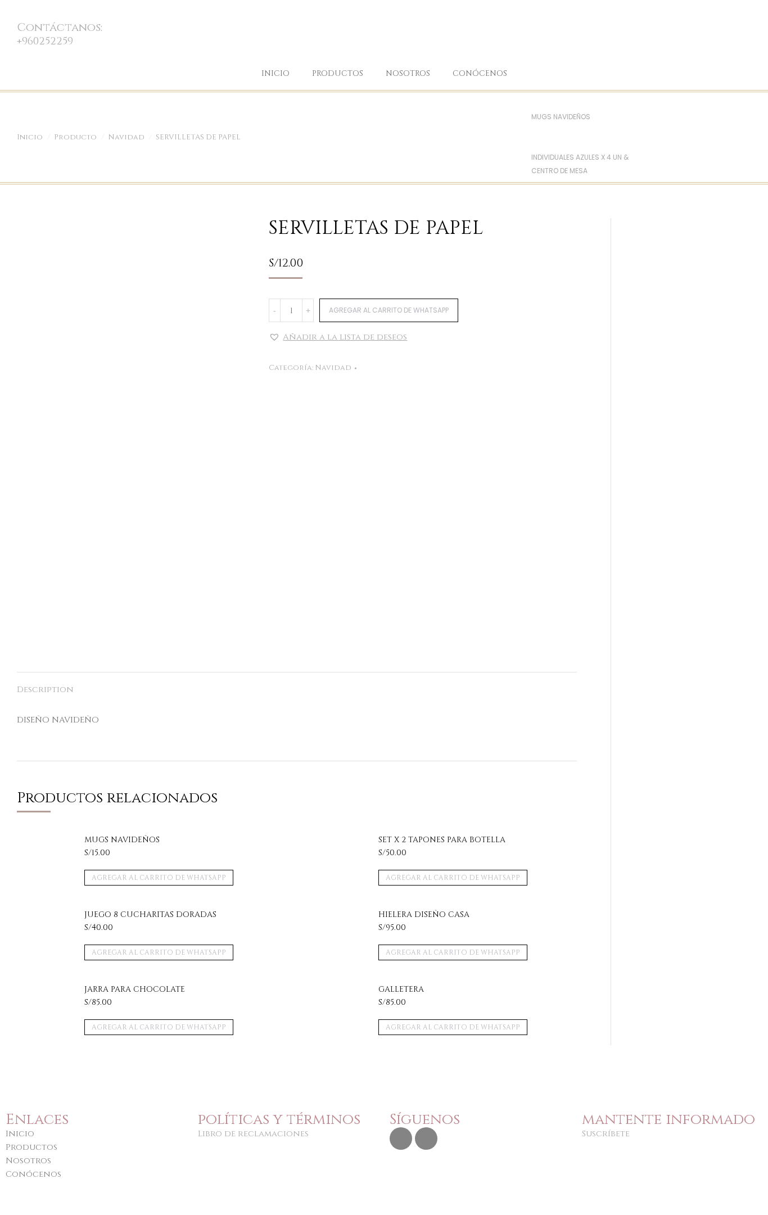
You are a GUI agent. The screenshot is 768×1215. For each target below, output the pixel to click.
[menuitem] (275, 74)
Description (45, 689)
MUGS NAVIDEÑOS (560, 116)
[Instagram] (401, 1138)
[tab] (45, 684)
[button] (338, 337)
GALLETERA (401, 989)
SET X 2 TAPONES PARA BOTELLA (441, 840)
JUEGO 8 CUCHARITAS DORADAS (150, 915)
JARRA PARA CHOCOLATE (134, 989)
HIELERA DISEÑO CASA (423, 915)
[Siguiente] (536, 144)
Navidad (333, 368)
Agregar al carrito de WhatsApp (389, 310)
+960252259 (45, 41)
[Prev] (536, 103)
